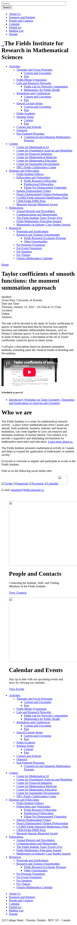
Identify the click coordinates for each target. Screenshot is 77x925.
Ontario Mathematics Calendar (34, 258)
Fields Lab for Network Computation (46, 86)
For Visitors (23, 255)
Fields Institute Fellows (30, 174)
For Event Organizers (29, 248)
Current (28, 120)
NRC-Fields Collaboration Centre (36, 167)
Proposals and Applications (32, 231)
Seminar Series (25, 116)
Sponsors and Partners (22, 17)
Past (26, 76)
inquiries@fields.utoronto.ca (27, 489)
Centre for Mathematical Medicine (36, 157)
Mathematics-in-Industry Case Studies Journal (43, 224)
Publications (16, 207)
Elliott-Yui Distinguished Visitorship (45, 187)
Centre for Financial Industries (34, 153)
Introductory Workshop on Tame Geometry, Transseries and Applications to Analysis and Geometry (41, 401)
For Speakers (24, 251)
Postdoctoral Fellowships (38, 184)
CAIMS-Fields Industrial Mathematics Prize (42, 197)
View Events (16, 689)
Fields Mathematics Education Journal (38, 221)
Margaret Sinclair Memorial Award (37, 204)
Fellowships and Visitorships (33, 177)
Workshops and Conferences (33, 93)
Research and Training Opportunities (38, 234)
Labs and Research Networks (33, 83)
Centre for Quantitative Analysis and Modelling (44, 150)
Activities (14, 66)
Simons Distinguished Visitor (33, 191)
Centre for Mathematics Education (36, 160)
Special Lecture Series (29, 103)
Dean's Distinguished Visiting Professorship (42, 194)
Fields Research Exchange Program (45, 238)
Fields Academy (26, 113)
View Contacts (17, 592)
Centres (13, 143)
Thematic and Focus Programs (34, 69)
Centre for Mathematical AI (32, 147)
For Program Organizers (30, 244)
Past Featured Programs (30, 133)
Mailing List (16, 30)
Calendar (14, 24)
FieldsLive (15, 27)
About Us (15, 14)
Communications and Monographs (36, 214)
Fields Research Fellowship (40, 180)
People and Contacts (21, 20)
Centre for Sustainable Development (37, 164)
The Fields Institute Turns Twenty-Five (39, 217)
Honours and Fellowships (24, 170)
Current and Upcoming (37, 73)
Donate (13, 34)
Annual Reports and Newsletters (35, 211)
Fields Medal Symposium (31, 79)
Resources (15, 228)
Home (5, 264)
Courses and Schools (28, 127)
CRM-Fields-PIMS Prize (31, 201)
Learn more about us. (60, 441)
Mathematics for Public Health (42, 89)
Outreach (21, 130)
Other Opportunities (35, 241)
